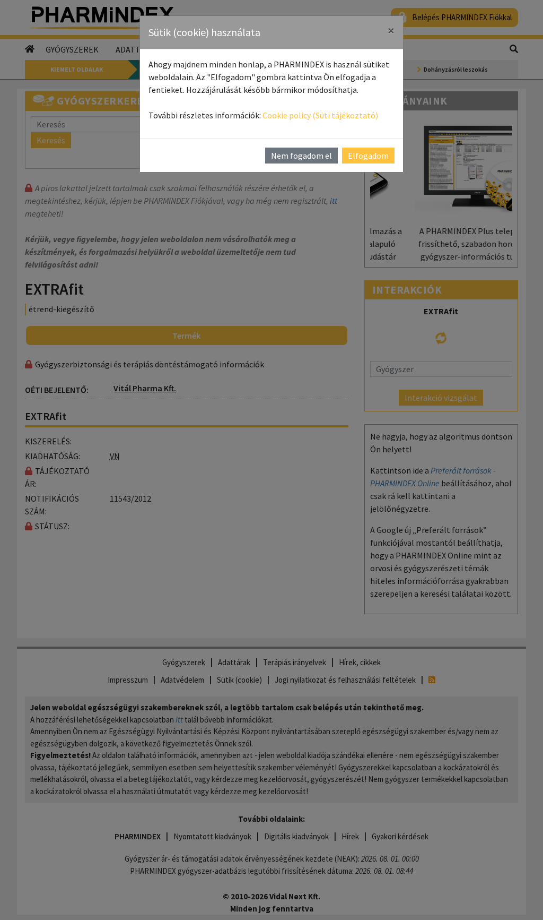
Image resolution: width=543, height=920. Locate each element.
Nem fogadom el (301, 155)
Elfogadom (368, 155)
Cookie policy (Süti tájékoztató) (320, 115)
